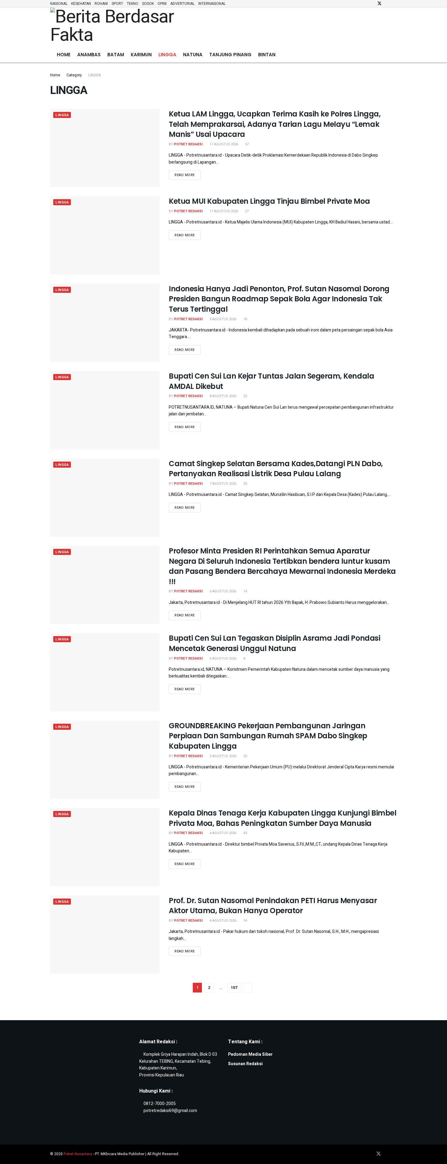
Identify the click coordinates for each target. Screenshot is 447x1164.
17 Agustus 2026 (223, 144)
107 (234, 987)
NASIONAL (59, 3)
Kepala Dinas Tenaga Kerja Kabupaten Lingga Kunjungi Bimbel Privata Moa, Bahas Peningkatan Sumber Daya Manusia (282, 818)
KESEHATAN (81, 3)
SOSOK (148, 3)
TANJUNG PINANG (230, 54)
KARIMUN (141, 54)
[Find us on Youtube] (395, 3)
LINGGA (167, 54)
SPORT (117, 3)
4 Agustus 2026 (222, 833)
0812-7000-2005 (160, 1103)
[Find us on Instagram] (387, 3)
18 (244, 319)
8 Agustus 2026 (222, 396)
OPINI (162, 3)
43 (244, 833)
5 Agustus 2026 (222, 756)
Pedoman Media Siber (250, 1054)
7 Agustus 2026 (222, 483)
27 (246, 211)
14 (244, 591)
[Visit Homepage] (120, 27)
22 (244, 396)
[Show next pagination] (248, 988)
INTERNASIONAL (212, 3)
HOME (64, 54)
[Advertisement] (309, 26)
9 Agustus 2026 (222, 319)
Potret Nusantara (78, 1154)
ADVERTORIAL (182, 3)
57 (246, 144)
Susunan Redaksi (245, 1064)
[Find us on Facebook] (371, 3)
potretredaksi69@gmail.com (170, 1110)
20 (244, 756)
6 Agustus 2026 (222, 591)
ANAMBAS (89, 54)
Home (55, 75)
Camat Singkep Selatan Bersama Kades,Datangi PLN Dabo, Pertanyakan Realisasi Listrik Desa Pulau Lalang (276, 469)
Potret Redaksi (188, 144)
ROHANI (101, 3)
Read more (188, 174)
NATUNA (193, 54)
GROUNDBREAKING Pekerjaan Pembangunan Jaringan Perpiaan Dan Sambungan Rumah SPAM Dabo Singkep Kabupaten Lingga (268, 736)
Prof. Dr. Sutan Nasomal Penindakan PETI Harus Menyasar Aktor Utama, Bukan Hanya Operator (273, 906)
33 (244, 483)
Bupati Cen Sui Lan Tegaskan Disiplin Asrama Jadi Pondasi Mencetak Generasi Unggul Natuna (274, 643)
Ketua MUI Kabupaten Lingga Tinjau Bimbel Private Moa (269, 201)
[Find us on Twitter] (379, 3)
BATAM (115, 54)
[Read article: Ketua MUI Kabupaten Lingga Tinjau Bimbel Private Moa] (105, 235)
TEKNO (132, 3)
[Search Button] (394, 54)
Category (74, 75)
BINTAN (266, 54)
